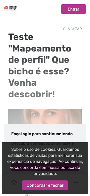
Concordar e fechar (45, 185)
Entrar (73, 9)
